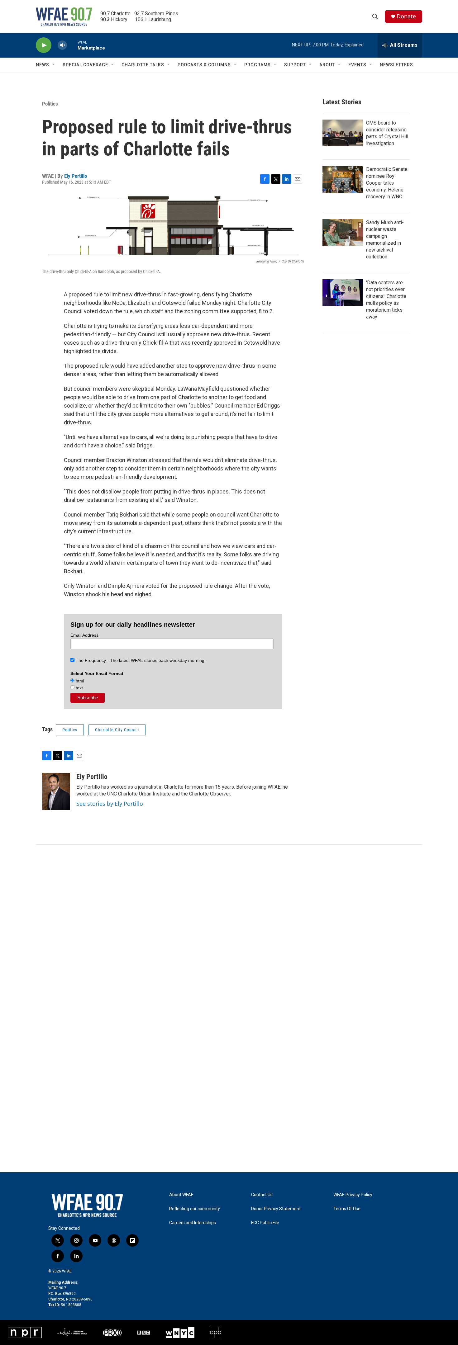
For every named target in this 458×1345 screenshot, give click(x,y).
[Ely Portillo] (56, 791)
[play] (44, 45)
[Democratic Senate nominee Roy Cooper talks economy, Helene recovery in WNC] (342, 179)
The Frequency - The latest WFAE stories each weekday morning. (140, 660)
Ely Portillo (75, 176)
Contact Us (262, 1194)
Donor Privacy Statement (276, 1208)
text (78, 687)
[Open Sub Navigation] (53, 64)
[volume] (62, 45)
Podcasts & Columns (204, 64)
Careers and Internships (192, 1222)
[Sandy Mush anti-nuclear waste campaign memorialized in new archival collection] (342, 232)
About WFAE (181, 1194)
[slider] (72, 45)
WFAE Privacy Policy (352, 1194)
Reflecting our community (194, 1208)
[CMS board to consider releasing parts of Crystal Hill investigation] (342, 133)
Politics (50, 104)
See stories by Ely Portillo (109, 803)
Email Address (84, 635)
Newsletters (396, 64)
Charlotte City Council (117, 729)
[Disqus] (229, 929)
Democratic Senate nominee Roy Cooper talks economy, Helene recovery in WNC (387, 183)
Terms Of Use (346, 1208)
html (79, 680)
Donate (406, 16)
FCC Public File (265, 1222)
